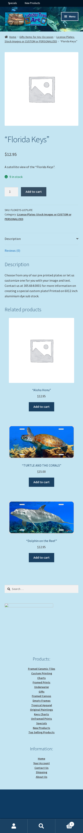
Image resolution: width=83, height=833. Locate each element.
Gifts (42, 691)
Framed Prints (41, 682)
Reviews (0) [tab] (12, 251)
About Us (41, 777)
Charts (41, 678)
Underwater (41, 687)
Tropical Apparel (41, 705)
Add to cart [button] (41, 407)
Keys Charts (41, 714)
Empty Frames (42, 700)
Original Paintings (41, 709)
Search (41, 826)
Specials (12, 3)
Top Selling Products (41, 732)
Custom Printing (41, 673)
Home (12, 37)
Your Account (41, 763)
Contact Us (41, 768)
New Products (32, 3)
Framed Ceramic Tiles (41, 669)
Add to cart (34, 192)
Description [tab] (13, 239)
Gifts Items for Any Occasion (36, 37)
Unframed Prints (41, 718)
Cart (64, 823)
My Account (14, 826)
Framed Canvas (41, 696)
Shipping (41, 772)
